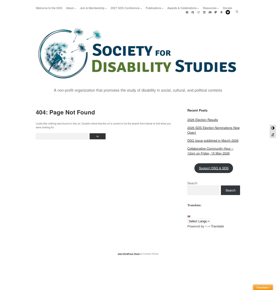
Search (192, 183)
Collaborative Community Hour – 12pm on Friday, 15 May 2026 (210, 150)
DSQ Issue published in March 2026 (212, 140)
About (70, 8)
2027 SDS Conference (125, 8)
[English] (188, 216)
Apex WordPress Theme (129, 253)
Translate (217, 226)
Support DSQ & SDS (214, 168)
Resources (210, 8)
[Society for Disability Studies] (138, 77)
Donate (227, 8)
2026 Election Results (202, 119)
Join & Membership (92, 8)
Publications (153, 8)
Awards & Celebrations (182, 8)
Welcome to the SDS (49, 8)
